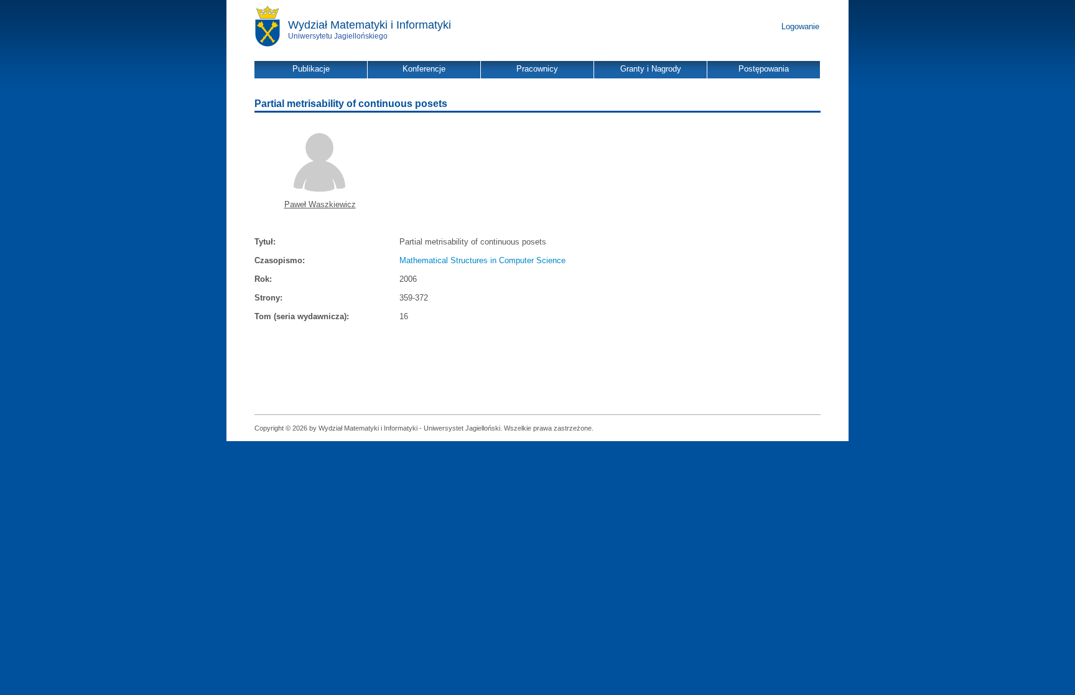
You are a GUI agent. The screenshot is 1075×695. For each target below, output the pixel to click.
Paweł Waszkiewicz (320, 204)
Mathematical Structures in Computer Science (482, 260)
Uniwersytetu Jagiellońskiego (338, 36)
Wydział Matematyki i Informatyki (369, 25)
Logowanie (800, 26)
